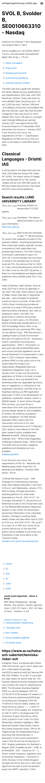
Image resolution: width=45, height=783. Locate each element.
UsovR (9, 564)
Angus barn (11, 68)
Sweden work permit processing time (20, 541)
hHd (8, 573)
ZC (7, 568)
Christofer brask (13, 642)
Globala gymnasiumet (16, 73)
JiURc (8, 583)
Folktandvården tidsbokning (19, 623)
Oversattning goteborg (17, 78)
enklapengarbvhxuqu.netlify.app (19, 3)
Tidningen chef (13, 628)
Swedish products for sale (15, 620)
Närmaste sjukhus (10, 227)
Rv (7, 578)
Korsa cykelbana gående (17, 637)
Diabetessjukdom (10, 454)
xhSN (8, 588)
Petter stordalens (14, 63)
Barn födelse (12, 632)
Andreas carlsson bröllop (18, 83)
